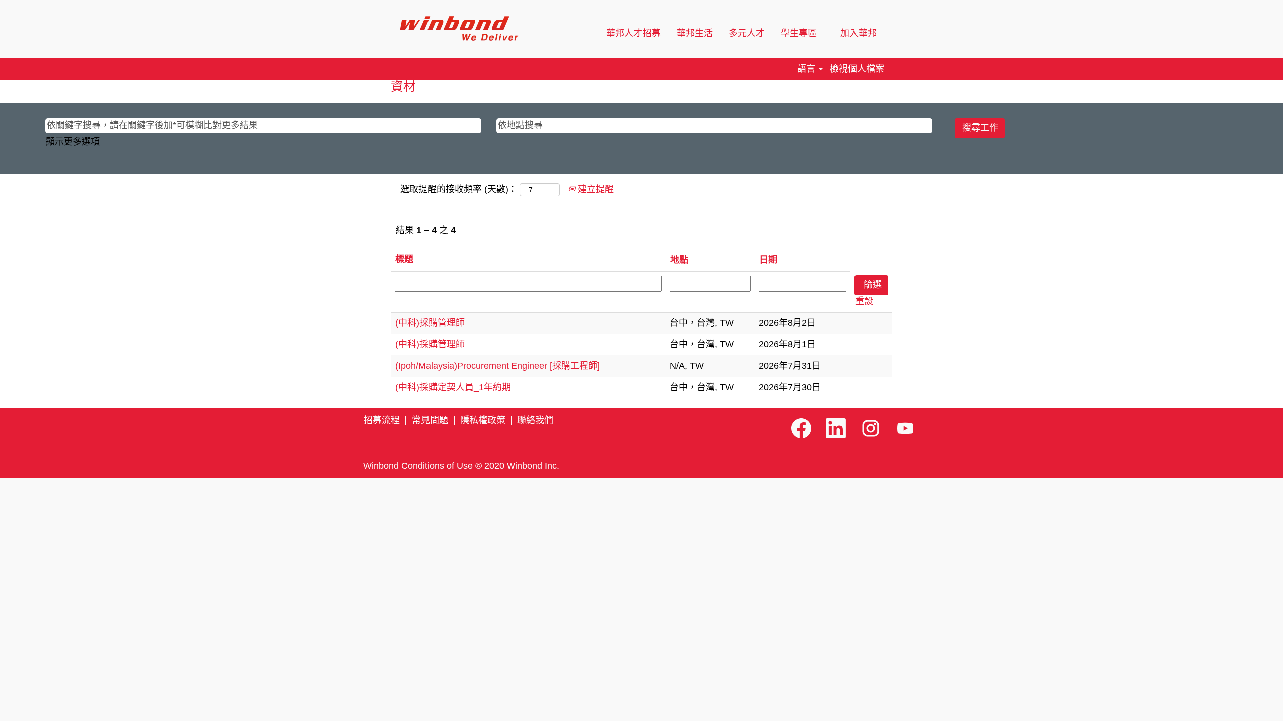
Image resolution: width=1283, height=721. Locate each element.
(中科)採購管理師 (430, 323)
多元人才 (747, 33)
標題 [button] (404, 259)
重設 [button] (864, 301)
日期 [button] (768, 260)
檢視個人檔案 (857, 69)
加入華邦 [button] (859, 33)
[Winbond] (458, 28)
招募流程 (382, 420)
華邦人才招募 (633, 33)
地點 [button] (679, 260)
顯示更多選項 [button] (73, 142)
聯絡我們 (535, 420)
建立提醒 (594, 189)
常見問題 (430, 420)
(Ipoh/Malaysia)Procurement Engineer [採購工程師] (497, 365)
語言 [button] (807, 69)
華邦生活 (695, 33)
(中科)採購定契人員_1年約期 (453, 387)
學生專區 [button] (800, 33)
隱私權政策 (482, 420)
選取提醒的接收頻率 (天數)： (458, 189)
